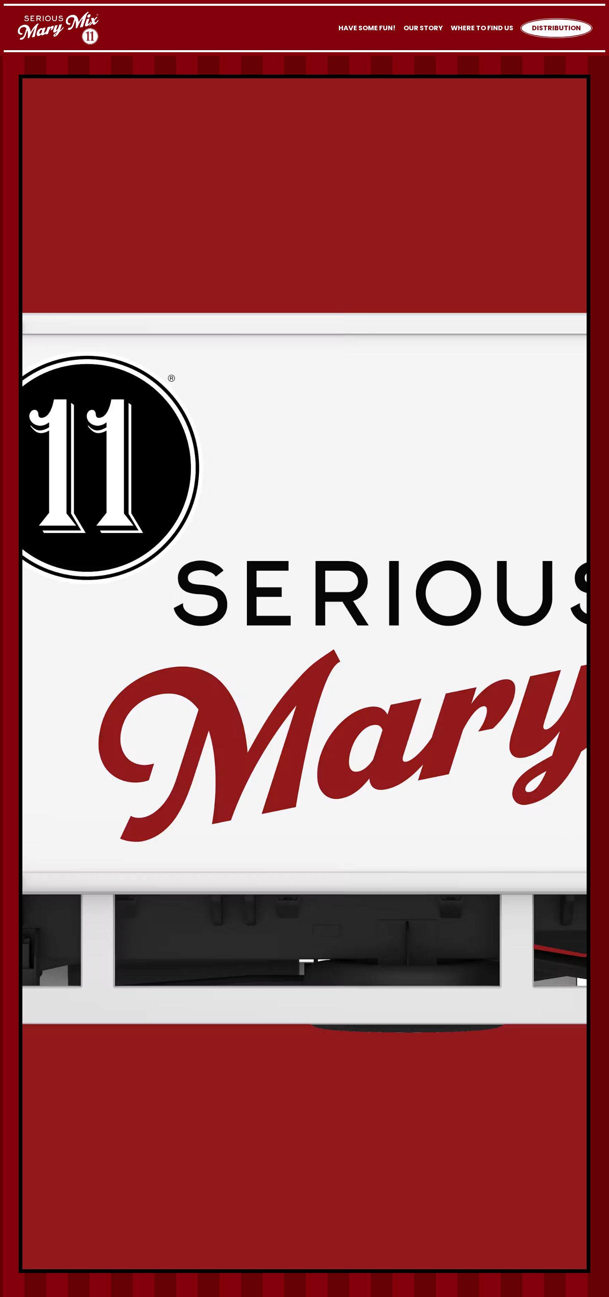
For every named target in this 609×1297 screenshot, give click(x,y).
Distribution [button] (556, 28)
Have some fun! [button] (367, 28)
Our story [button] (423, 28)
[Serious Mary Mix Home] (58, 27)
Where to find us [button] (482, 28)
